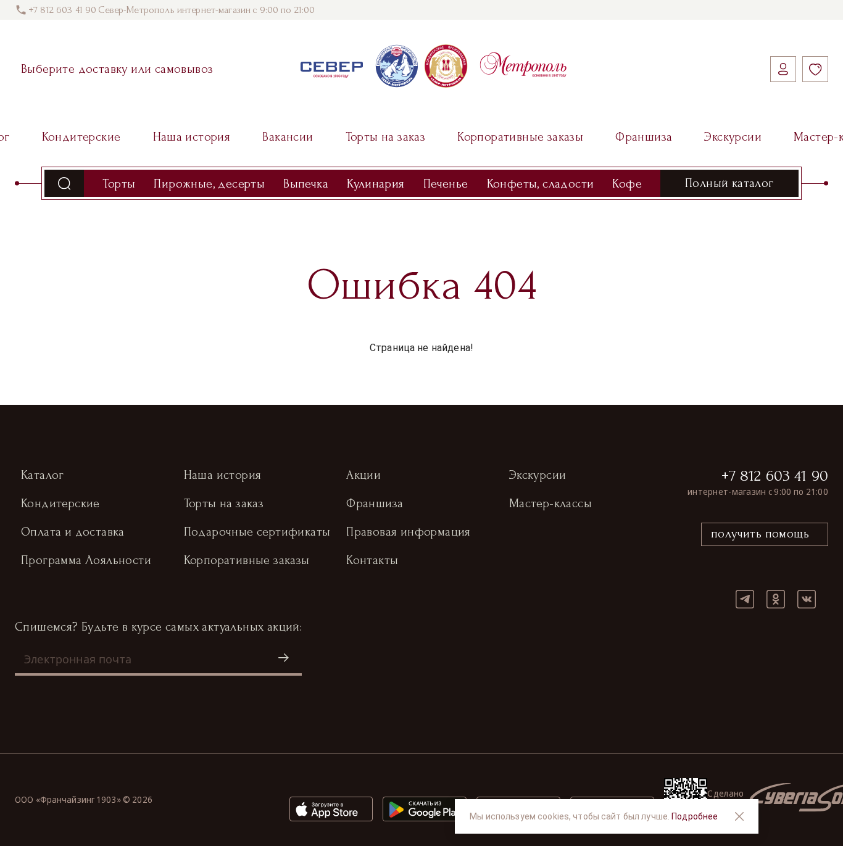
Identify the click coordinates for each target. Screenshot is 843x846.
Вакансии (287, 137)
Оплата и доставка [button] (73, 532)
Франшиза (643, 137)
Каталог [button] (42, 475)
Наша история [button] (223, 475)
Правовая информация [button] (408, 532)
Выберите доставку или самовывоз (117, 69)
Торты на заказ (386, 137)
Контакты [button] (372, 560)
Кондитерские (81, 137)
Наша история (192, 137)
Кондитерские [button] (60, 503)
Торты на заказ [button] (224, 503)
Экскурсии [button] (538, 475)
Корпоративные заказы (520, 137)
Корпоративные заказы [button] (247, 560)
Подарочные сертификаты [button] (257, 532)
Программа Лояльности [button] (86, 560)
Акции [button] (363, 475)
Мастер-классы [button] (550, 503)
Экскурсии (733, 137)
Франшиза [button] (374, 503)
